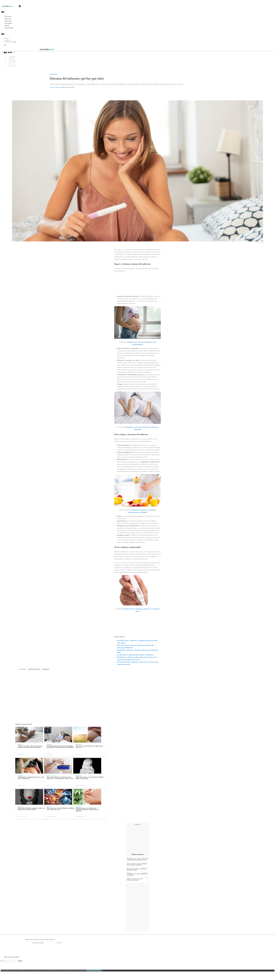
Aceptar (88, 970)
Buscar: (2, 960)
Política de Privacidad (10, 42)
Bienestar (8, 16)
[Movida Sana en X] (9, 53)
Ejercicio (8, 18)
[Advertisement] (175, 94)
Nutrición (8, 21)
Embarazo (54, 74)
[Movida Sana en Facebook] (4, 53)
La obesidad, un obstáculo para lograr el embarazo (135, 655)
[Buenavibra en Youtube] (11, 53)
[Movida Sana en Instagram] (6, 53)
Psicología (8, 23)
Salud (7, 25)
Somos (6, 38)
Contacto (7, 40)
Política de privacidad (37, 942)
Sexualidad (9, 28)
